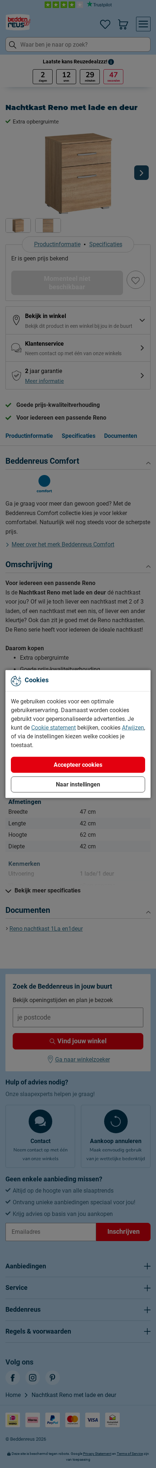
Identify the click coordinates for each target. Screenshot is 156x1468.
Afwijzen (133, 727)
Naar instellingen (78, 784)
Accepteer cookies (78, 764)
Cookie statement (53, 727)
